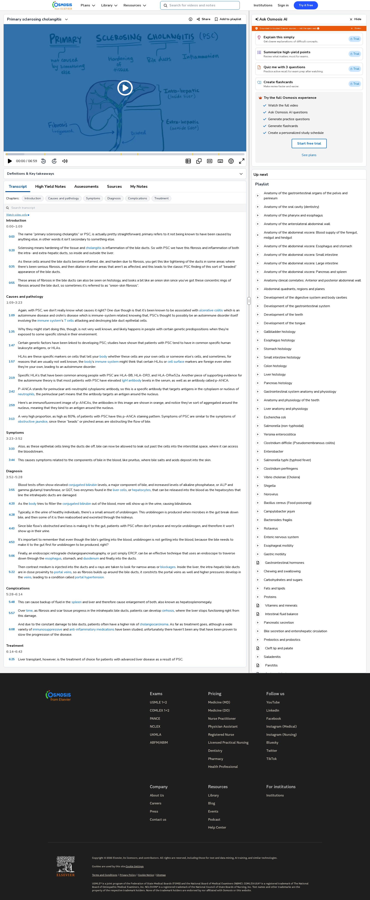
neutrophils (26, 394)
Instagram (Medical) (281, 726)
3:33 (12, 449)
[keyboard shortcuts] (220, 161)
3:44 (12, 460)
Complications (137, 198)
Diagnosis (114, 198)
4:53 (12, 542)
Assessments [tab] (86, 186)
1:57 (12, 362)
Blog (211, 803)
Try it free (306, 5)
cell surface (176, 361)
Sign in (283, 5)
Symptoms (93, 198)
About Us (157, 795)
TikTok (271, 758)
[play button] (9, 161)
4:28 (12, 515)
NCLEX (155, 726)
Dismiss (358, 28)
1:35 (12, 332)
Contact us (158, 819)
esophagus (53, 558)
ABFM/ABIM (159, 742)
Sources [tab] (114, 186)
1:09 (12, 315)
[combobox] (200, 5)
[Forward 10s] (54, 161)
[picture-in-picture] (198, 161)
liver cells (120, 490)
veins (27, 577)
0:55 (12, 283)
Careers (155, 803)
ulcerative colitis (211, 310)
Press (154, 811)
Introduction (33, 198)
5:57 (12, 613)
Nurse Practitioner (222, 718)
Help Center (217, 827)
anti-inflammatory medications (91, 629)
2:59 (12, 405)
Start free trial (309, 143)
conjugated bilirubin (83, 485)
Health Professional (223, 766)
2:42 (12, 391)
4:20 (12, 504)
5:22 (12, 572)
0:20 (12, 250)
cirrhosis (168, 610)
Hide (357, 19)
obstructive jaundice (33, 421)
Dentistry (215, 750)
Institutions (263, 5)
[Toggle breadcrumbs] (66, 19)
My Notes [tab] (139, 186)
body (103, 356)
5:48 (12, 602)
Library (106, 5)
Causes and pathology (63, 198)
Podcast (214, 819)
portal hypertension (89, 577)
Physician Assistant (223, 726)
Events (213, 811)
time (29, 610)
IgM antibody (131, 380)
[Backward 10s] (43, 161)
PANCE (155, 718)
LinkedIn (272, 710)
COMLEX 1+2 (159, 710)
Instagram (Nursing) (281, 734)
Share (206, 19)
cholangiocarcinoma (154, 624)
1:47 (12, 345)
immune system (49, 320)
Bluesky (272, 742)
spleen (77, 602)
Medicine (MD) (219, 702)
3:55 (12, 490)
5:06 (12, 556)
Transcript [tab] (18, 186)
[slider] (82, 161)
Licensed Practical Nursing (228, 742)
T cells (69, 320)
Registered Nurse (221, 734)
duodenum (91, 558)
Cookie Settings (135, 866)
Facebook (273, 718)
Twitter (271, 750)
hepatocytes (141, 490)
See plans (309, 155)
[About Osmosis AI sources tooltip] (318, 28)
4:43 (12, 528)
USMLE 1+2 (158, 702)
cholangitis (93, 248)
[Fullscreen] (241, 161)
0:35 (12, 267)
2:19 (12, 378)
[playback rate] (231, 161)
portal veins (63, 572)
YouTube (273, 702)
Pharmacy (215, 758)
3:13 (12, 419)
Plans (85, 5)
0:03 (12, 237)
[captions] (209, 161)
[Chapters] (188, 161)
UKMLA (155, 734)
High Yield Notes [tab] (50, 186)
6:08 (12, 629)
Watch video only (16, 214)
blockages (168, 567)
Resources (132, 5)
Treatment (161, 198)
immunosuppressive (47, 629)
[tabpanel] (125, 429)
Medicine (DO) (219, 710)
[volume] (64, 161)
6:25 (12, 659)
